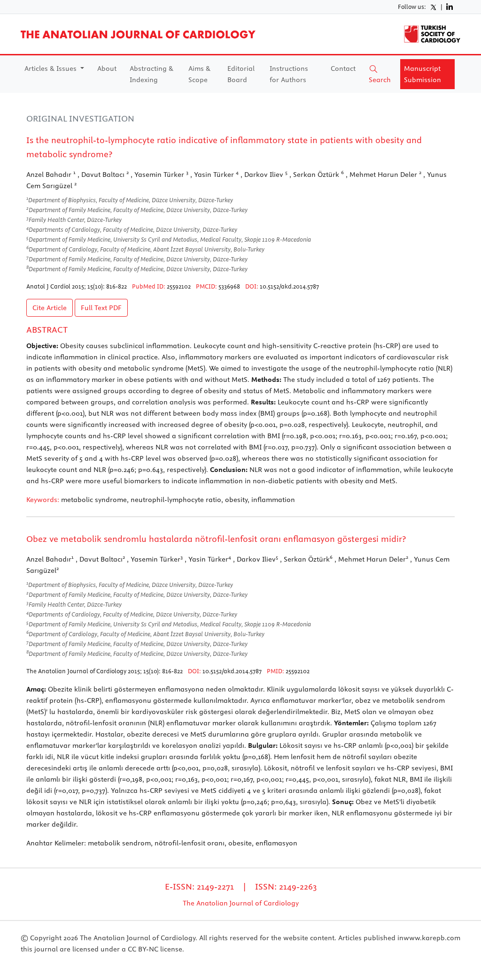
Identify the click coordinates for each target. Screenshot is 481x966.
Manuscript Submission (422, 74)
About (106, 68)
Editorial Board (241, 74)
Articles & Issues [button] (51, 68)
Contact (343, 68)
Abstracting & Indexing (151, 74)
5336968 (229, 286)
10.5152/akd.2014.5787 (289, 286)
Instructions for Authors (289, 74)
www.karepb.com (431, 938)
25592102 (179, 286)
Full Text (101, 308)
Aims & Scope (199, 74)
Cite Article (49, 308)
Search (380, 80)
